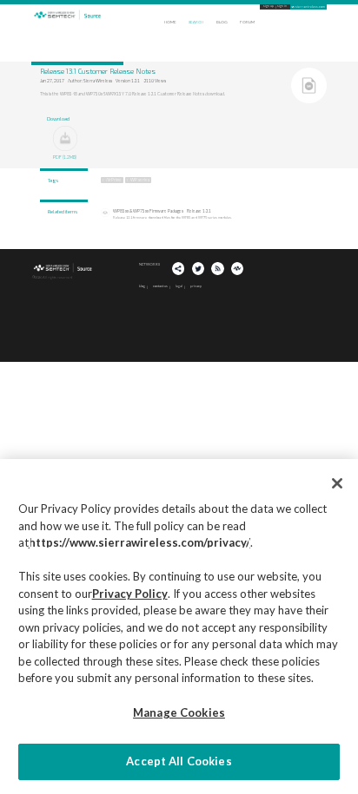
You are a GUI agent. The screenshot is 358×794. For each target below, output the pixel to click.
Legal (179, 286)
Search (196, 22)
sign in (282, 6)
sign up (268, 6)
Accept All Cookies (178, 761)
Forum (247, 22)
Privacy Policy (130, 593)
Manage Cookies (179, 712)
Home (170, 22)
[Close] (337, 483)
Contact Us (160, 286)
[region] (179, 626)
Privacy (196, 286)
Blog (222, 22)
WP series (139, 179)
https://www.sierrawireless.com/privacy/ (139, 542)
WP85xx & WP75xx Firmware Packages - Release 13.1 (162, 210)
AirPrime (114, 179)
